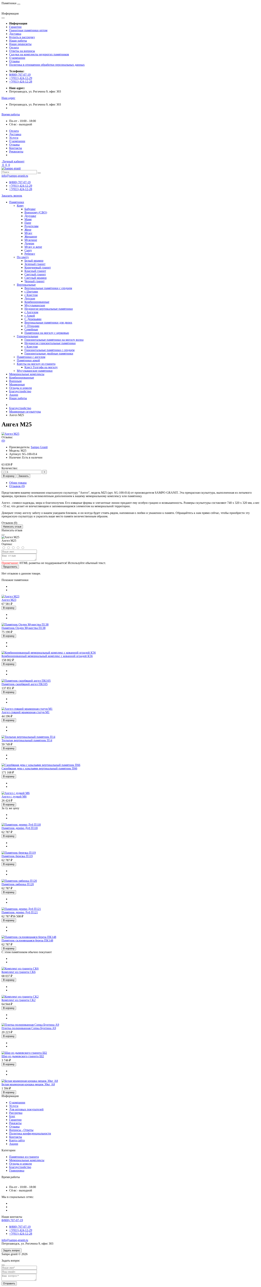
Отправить (9, 1283)
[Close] (3, 534)
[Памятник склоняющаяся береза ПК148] (29, 937)
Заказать (23, 476)
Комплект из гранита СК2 (19, 1000)
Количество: (10, 468)
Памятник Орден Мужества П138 (23, 628)
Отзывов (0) (17, 486)
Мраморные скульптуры (25, 411)
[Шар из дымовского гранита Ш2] (24, 1052)
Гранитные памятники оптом (28, 30)
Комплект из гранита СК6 (19, 972)
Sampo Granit (39, 447)
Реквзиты (15, 1123)
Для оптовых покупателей (26, 1109)
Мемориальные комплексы (26, 374)
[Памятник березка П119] (19, 852)
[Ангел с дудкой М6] (16, 793)
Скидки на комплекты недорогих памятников (39, 54)
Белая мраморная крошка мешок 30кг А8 (28, 1084)
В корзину (9, 476)
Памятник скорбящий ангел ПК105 (25, 684)
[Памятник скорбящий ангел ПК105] (26, 680)
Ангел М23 (9, 599)
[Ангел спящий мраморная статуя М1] (27, 708)
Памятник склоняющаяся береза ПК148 (27, 940)
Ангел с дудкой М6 (14, 796)
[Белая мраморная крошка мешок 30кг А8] (30, 1081)
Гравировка (16, 1170)
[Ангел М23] (10, 596)
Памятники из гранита (24, 1156)
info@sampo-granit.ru (15, 175)
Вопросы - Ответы (21, 1130)
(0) (3, 440)
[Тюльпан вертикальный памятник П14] (28, 736)
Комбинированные (21, 377)
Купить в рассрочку (22, 37)
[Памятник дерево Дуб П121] (21, 908)
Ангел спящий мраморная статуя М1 (25, 712)
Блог (12, 1116)
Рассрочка (15, 1112)
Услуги (13, 137)
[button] (8, 98)
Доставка (15, 33)
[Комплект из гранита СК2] (20, 996)
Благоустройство (20, 391)
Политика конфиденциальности (30, 1133)
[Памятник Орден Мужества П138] (25, 624)
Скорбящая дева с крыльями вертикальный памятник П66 (39, 768)
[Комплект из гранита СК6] (20, 968)
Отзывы (14, 61)
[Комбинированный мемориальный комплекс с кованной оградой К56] (49, 652)
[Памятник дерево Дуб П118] (21, 824)
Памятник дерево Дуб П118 (20, 828)
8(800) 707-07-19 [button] (12, 1220)
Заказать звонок (12, 195)
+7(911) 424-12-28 (20, 81)
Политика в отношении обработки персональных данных (47, 64)
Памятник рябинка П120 (18, 884)
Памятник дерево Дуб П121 (20, 912)
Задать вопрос (11, 1250)
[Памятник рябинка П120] (19, 880)
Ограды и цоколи (20, 388)
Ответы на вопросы (22, 51)
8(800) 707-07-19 (20, 74)
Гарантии (15, 26)
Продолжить (10, 566)
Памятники (16, 202)
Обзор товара (18, 482)
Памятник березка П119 (17, 856)
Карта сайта (17, 1140)
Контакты (15, 148)
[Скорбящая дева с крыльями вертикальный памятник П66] (41, 765)
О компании (17, 57)
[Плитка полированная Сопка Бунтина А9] (30, 1024)
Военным (15, 381)
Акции (13, 394)
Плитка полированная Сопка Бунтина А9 (29, 1028)
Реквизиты (16, 151)
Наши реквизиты (20, 44)
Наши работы (18, 40)
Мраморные (17, 384)
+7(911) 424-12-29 (20, 78)
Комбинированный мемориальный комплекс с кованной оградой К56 (47, 656)
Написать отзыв (12, 526)
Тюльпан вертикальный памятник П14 (27, 740)
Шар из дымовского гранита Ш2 (23, 1056)
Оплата (14, 47)
